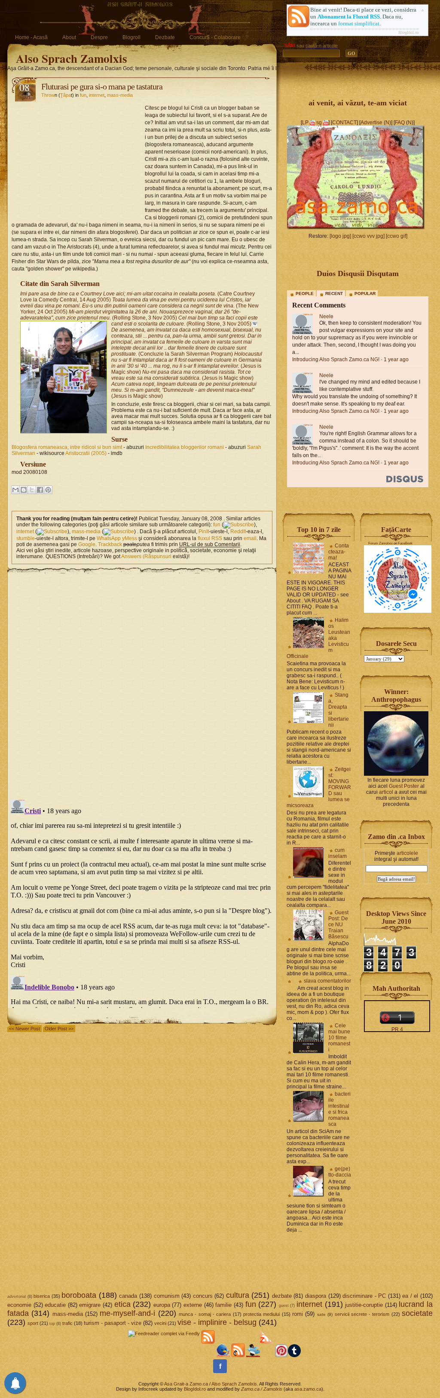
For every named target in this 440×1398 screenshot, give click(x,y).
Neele (326, 316)
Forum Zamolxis (380, 543)
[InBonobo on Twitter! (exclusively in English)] (253, 1355)
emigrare (90, 1305)
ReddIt (238, 531)
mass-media (120, 95)
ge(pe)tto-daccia (339, 1172)
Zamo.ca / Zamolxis (261, 1389)
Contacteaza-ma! (338, 552)
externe (192, 1305)
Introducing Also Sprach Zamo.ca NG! (335, 359)
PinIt (204, 531)
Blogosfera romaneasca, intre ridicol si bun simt (67, 447)
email (250, 538)
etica (122, 1304)
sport (33, 1323)
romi (297, 1314)
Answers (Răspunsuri (146, 556)
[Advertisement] (78, 157)
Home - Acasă (31, 37)
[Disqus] (142, 682)
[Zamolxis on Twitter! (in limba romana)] (223, 1355)
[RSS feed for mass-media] (119, 531)
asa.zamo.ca (307, 1389)
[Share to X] (32, 489)
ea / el (410, 1296)
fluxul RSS (210, 538)
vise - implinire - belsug (217, 1322)
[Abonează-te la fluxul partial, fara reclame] (267, 1355)
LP (305, 123)
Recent (334, 293)
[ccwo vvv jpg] (368, 236)
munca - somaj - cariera (205, 1314)
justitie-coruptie (364, 1305)
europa (161, 1305)
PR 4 (397, 1029)
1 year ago (396, 359)
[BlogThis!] (23, 489)
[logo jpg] (340, 236)
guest (284, 1305)
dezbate (282, 1296)
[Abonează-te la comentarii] (238, 1355)
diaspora (315, 1296)
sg (319, 123)
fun (83, 95)
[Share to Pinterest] (48, 489)
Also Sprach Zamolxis (71, 58)
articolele (407, 853)
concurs (203, 1296)
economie (19, 1305)
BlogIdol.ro (408, 32)
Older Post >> (59, 1028)
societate (417, 1313)
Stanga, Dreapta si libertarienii (338, 710)
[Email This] (15, 489)
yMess (129, 538)
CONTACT (344, 123)
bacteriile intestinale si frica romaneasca (339, 1109)
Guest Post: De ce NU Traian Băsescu (338, 924)
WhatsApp (109, 538)
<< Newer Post (24, 1028)
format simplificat (358, 23)
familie (223, 1305)
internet (96, 95)
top (52, 1323)
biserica (42, 1296)
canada (128, 1296)
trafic (67, 1323)
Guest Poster (404, 786)
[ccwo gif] (396, 236)
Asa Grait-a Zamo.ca (186, 1383)
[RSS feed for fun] (238, 525)
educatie (55, 1305)
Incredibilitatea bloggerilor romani (184, 447)
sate (321, 1314)
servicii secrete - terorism (362, 1314)
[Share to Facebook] (40, 489)
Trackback (110, 544)
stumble (25, 538)
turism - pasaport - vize (112, 1323)
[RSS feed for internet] (52, 531)
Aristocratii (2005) (86, 453)
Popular (365, 293)
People (305, 293)
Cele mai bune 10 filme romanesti (339, 1038)
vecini (160, 1323)
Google (86, 544)
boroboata (78, 1295)
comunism (167, 1296)
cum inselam (337, 853)
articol (386, 792)
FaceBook (405, 543)
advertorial (16, 1296)
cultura (237, 1295)
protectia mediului (261, 1314)
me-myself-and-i (127, 1313)
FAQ (400, 123)
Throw (48, 95)
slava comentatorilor (327, 981)
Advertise (371, 123)
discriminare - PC (364, 1296)
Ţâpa (65, 95)
